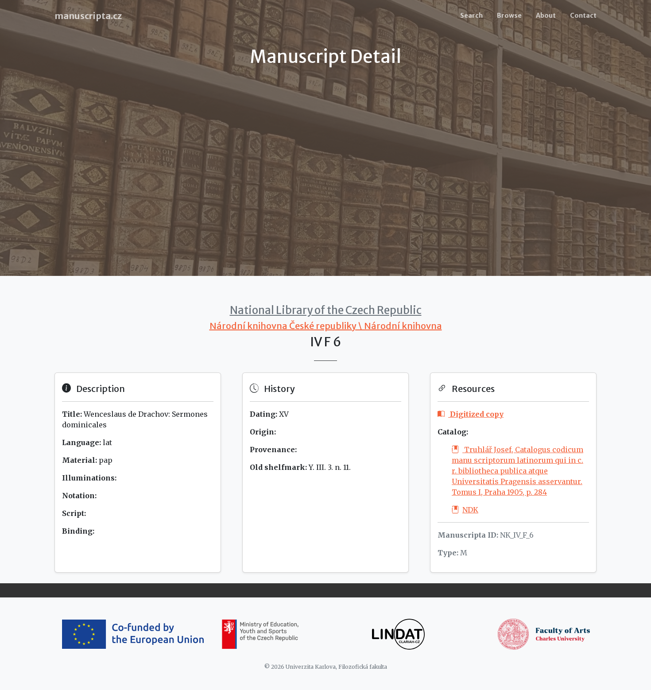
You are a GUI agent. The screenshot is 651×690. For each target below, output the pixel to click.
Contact (583, 15)
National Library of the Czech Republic (326, 310)
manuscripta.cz (88, 15)
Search (471, 15)
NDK (470, 509)
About (546, 15)
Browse (509, 15)
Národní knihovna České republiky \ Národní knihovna (325, 325)
